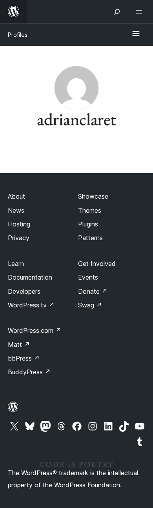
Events (88, 277)
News (16, 210)
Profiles (17, 34)
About (16, 196)
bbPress (24, 358)
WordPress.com (34, 330)
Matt (19, 344)
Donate (92, 291)
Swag (90, 305)
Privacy (18, 238)
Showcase (93, 196)
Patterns (90, 238)
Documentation (30, 277)
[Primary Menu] (136, 34)
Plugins (88, 224)
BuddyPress (29, 372)
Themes (89, 210)
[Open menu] (140, 11)
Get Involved (97, 263)
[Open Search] (117, 11)
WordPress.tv (31, 305)
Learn (16, 263)
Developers (24, 291)
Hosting (19, 224)
